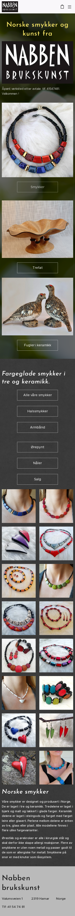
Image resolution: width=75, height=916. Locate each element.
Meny (69, 6)
